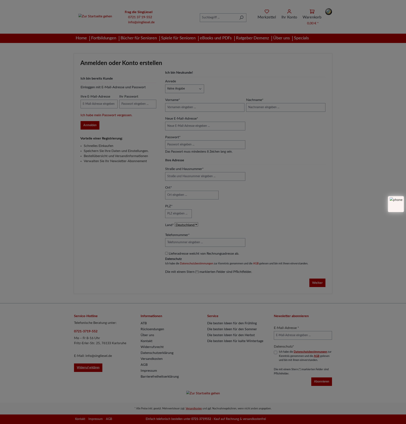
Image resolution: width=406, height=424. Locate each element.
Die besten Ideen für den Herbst (231, 335)
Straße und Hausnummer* (184, 169)
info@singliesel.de (141, 22)
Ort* (168, 187)
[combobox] (218, 17)
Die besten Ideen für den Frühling (232, 323)
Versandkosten (152, 358)
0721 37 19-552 (140, 17)
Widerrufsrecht (152, 347)
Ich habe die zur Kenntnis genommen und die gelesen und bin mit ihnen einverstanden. (236, 263)
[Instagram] (313, 419)
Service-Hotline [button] (86, 316)
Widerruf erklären (88, 367)
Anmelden (90, 125)
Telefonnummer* (177, 235)
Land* (169, 225)
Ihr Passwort (128, 96)
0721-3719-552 (85, 331)
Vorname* (172, 100)
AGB (256, 263)
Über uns (147, 335)
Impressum (149, 370)
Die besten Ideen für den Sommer (232, 329)
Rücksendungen (152, 329)
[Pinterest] (319, 419)
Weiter (317, 283)
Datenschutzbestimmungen (196, 263)
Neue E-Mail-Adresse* (181, 118)
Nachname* (254, 100)
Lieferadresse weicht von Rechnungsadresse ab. (204, 253)
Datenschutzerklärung (157, 353)
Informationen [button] (151, 316)
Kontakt (146, 341)
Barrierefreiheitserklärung (160, 376)
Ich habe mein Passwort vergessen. (106, 115)
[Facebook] (324, 419)
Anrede (170, 81)
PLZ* (169, 206)
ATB (144, 323)
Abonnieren (321, 381)
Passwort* (173, 137)
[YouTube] (330, 419)
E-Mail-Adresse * (286, 328)
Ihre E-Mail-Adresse (95, 96)
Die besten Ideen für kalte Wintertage (235, 341)
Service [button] (212, 316)
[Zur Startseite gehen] (95, 16)
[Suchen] (241, 17)
